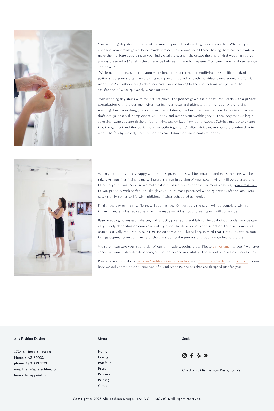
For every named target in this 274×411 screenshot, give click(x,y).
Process (104, 374)
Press (102, 369)
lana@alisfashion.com (42, 369)
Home (102, 351)
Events (103, 357)
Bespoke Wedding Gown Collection (163, 261)
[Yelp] (198, 355)
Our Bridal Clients (211, 261)
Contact (104, 386)
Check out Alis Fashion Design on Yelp (212, 370)
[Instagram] (184, 355)
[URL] (206, 355)
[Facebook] (191, 355)
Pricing (103, 380)
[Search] (44, 7)
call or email (223, 246)
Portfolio (242, 261)
